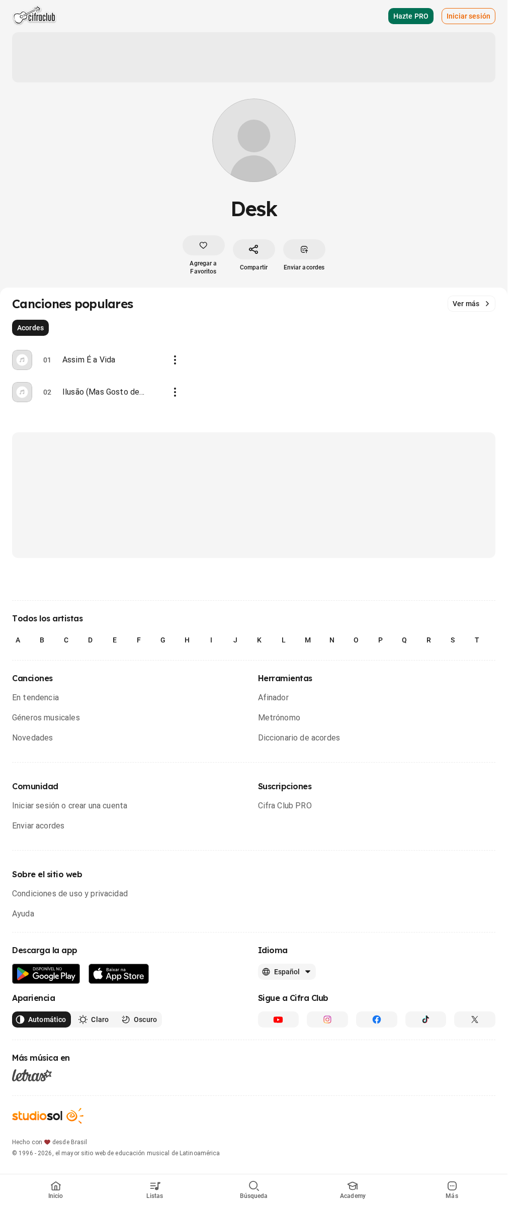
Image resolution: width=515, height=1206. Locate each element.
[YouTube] (278, 1019)
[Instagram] (327, 1019)
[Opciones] (175, 360)
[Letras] (32, 1075)
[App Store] (119, 974)
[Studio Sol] (47, 1116)
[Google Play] (46, 974)
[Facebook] (376, 1019)
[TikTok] (426, 1019)
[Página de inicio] (34, 16)
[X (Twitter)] (474, 1019)
